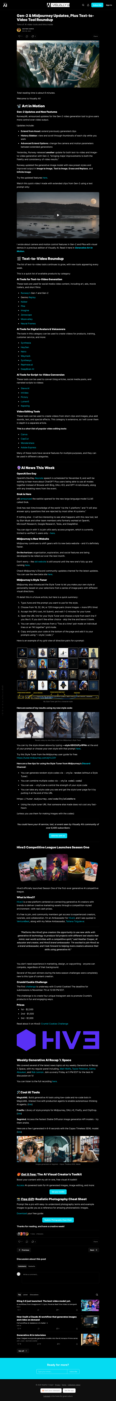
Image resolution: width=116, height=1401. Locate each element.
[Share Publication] (88, 5)
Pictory (24, 397)
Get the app (69, 1390)
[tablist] (26, 1266)
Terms (64, 1385)
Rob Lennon (37, 1072)
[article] (58, 1306)
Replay (32, 297)
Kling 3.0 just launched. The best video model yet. (44, 1301)
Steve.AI (25, 388)
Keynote (39, 478)
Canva (24, 434)
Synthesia (26, 343)
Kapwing (25, 406)
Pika (23, 306)
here (45, 177)
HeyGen (25, 347)
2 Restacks (39, 1234)
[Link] (13, 106)
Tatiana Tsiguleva (75, 921)
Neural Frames (28, 323)
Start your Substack (52, 1390)
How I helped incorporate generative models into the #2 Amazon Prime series (47, 1338)
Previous (25, 1250)
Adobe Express (28, 447)
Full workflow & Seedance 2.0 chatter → (32, 1323)
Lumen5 (25, 401)
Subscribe (97, 5)
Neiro (23, 351)
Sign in (109, 5)
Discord (86, 763)
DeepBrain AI (27, 369)
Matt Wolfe (65, 1068)
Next (92, 1250)
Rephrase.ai (27, 364)
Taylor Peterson (80, 1068)
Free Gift (27, 1199)
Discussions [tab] (34, 1295)
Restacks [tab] (31, 1266)
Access (20, 1185)
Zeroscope (26, 315)
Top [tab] (19, 1295)
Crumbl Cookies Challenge (54, 1023)
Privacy (57, 1385)
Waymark (25, 356)
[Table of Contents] (2, 700)
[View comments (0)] (27, 36)
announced (26, 498)
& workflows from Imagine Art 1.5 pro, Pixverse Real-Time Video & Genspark (47, 1304)
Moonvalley (27, 319)
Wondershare (27, 443)
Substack (46, 1396)
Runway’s (25, 293)
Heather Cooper (28, 29)
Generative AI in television (31, 1335)
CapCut (25, 438)
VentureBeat (23, 921)
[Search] (83, 5)
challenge (31, 986)
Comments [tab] (22, 1266)
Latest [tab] (25, 1295)
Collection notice (74, 1385)
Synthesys (26, 360)
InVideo (24, 392)
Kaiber (24, 301)
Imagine (25, 310)
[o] (58, 215)
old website (40, 561)
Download (22, 1213)
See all (21, 1351)
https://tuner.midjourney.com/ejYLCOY (36, 758)
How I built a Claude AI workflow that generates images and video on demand (47, 1318)
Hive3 (20, 902)
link (30, 1104)
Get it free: (29, 1174)
